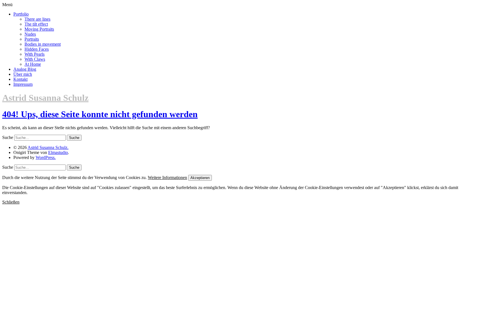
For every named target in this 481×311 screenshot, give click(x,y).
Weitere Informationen (167, 177)
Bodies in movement (42, 44)
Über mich (22, 74)
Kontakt (20, 79)
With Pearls (34, 54)
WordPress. (46, 157)
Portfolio (21, 14)
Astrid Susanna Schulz (45, 98)
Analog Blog (24, 69)
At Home (32, 64)
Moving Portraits (39, 29)
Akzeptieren (200, 178)
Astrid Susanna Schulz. (48, 147)
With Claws (34, 59)
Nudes (30, 34)
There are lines (37, 19)
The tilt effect (36, 24)
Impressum (23, 84)
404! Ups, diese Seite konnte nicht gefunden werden (100, 114)
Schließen (10, 202)
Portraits (31, 39)
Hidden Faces (36, 49)
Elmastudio (58, 152)
